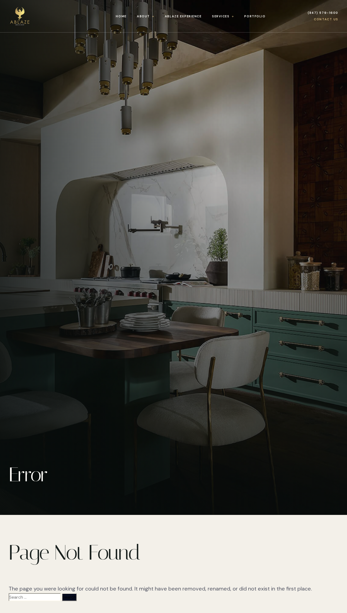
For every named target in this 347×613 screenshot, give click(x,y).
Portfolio (254, 16)
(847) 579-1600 (323, 13)
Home (121, 16)
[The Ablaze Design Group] (31, 16)
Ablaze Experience (183, 16)
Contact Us (326, 19)
